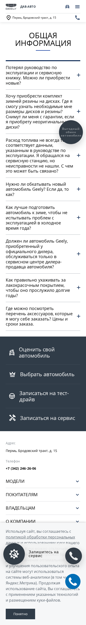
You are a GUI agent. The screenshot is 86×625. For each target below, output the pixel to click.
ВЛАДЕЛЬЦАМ (20, 508)
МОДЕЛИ (15, 481)
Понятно (20, 614)
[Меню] (77, 7)
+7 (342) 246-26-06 (21, 468)
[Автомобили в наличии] (67, 6)
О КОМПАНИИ (21, 521)
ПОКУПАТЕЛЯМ (22, 494)
